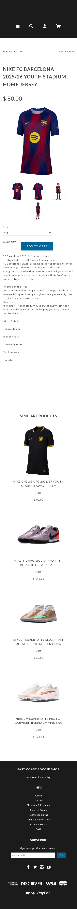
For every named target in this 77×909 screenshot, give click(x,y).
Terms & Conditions (38, 819)
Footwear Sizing (38, 814)
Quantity (9, 241)
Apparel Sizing (38, 810)
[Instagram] (42, 867)
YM (6, 232)
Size (6, 227)
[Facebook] (28, 867)
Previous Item (14, 51)
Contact (38, 800)
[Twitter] (35, 867)
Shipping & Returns (38, 805)
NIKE (39, 492)
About (38, 795)
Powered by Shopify (38, 777)
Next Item (65, 51)
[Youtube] (49, 867)
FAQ (38, 829)
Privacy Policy (38, 824)
